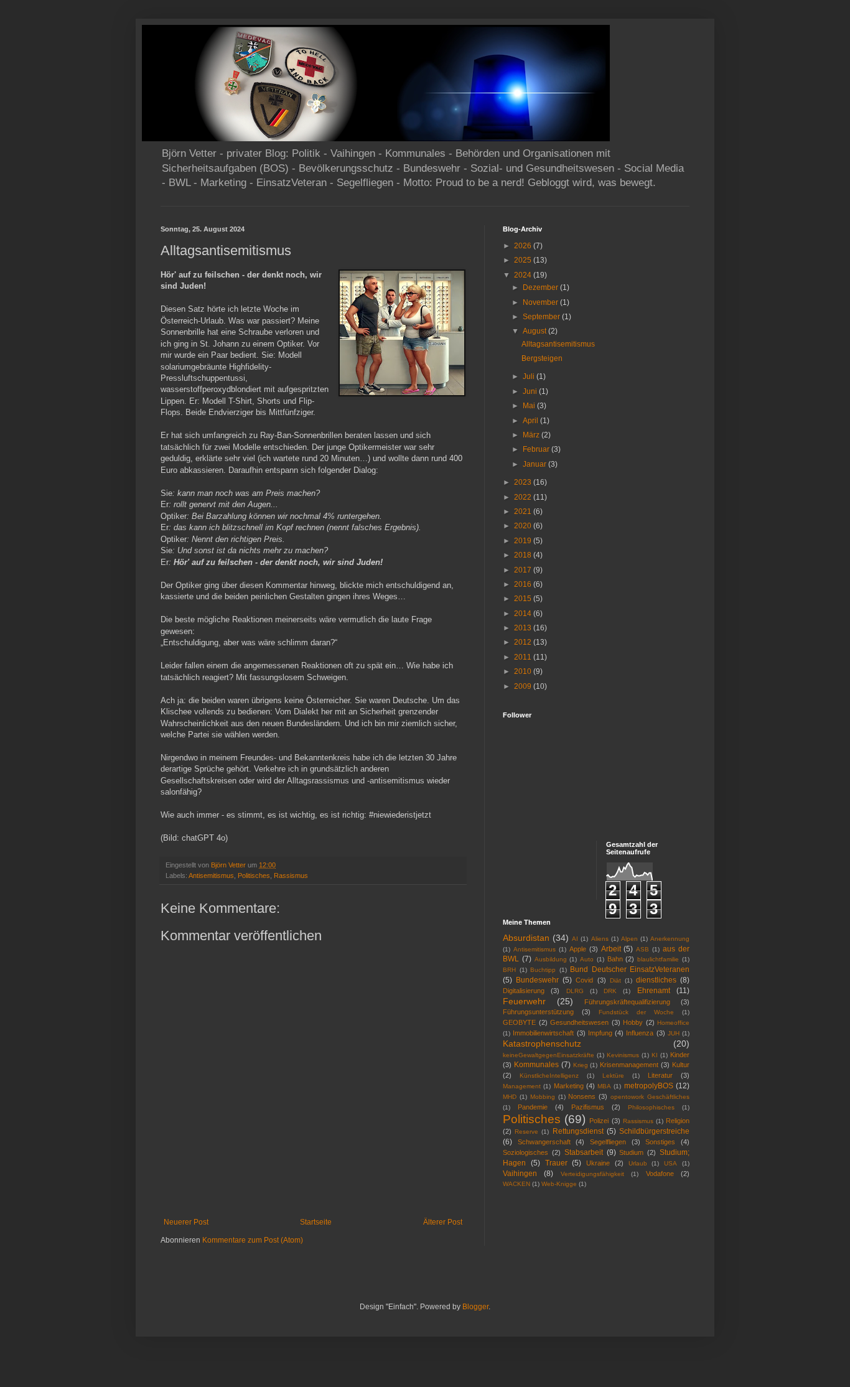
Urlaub (637, 1163)
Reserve (526, 1131)
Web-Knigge (559, 1183)
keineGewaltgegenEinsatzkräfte (548, 1055)
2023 (523, 482)
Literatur (660, 1075)
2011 (523, 657)
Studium (631, 1152)
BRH (509, 969)
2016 (523, 584)
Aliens (600, 938)
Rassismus (291, 875)
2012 (523, 642)
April (531, 420)
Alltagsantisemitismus (558, 344)
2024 (523, 275)
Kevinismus (623, 1055)
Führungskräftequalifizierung (627, 1002)
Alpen (629, 938)
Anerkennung (669, 938)
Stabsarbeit (583, 1152)
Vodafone (660, 1173)
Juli (529, 376)
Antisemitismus (211, 875)
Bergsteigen (542, 358)
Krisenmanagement (629, 1064)
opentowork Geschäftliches (649, 1096)
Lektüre (613, 1075)
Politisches (254, 875)
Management (522, 1086)
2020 (523, 525)
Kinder (679, 1054)
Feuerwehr (524, 1001)
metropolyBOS (648, 1085)
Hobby (633, 1022)
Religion (677, 1120)
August (535, 331)
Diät (615, 980)
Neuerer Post (186, 1222)
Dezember (541, 287)
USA (670, 1163)
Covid (584, 980)
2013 (523, 627)
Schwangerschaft (544, 1142)
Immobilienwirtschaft (543, 1033)
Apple (577, 949)
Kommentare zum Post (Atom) (252, 1240)
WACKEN (516, 1183)
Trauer (556, 1163)
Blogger (475, 1306)
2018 (523, 555)
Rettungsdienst (578, 1131)
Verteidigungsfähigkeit (592, 1173)
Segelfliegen (608, 1142)
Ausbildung (551, 959)
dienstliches (656, 980)
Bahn (615, 959)
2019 (523, 540)
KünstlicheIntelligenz (549, 1075)
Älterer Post (442, 1222)
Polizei (599, 1120)
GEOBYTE (519, 1022)
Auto (587, 959)
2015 (523, 598)
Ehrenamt (653, 990)
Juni (531, 391)
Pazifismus (587, 1107)
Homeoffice (673, 1022)
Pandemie (533, 1107)
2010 (523, 671)
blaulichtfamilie (658, 959)
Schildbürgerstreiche (654, 1131)
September (542, 316)
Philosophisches (651, 1107)
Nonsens (581, 1096)
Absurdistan (526, 938)
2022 (523, 497)
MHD (509, 1096)
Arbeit (611, 949)
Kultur (680, 1064)
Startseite (316, 1222)
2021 (523, 511)
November (541, 302)
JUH (674, 1033)
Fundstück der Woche (636, 1012)
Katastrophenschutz (542, 1043)
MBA (604, 1086)
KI (655, 1055)
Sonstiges (660, 1142)
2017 (523, 570)
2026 (523, 245)
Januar (535, 464)
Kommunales (536, 1064)
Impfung (600, 1033)
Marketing (569, 1086)
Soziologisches (525, 1152)
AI (575, 938)
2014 (523, 613)
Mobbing (542, 1096)
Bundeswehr (537, 980)
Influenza (639, 1033)
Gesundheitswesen (579, 1022)
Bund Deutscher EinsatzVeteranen (629, 969)
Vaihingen (520, 1173)
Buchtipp (543, 969)
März (532, 435)
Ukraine (598, 1163)
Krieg (580, 1065)
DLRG (575, 991)
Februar (537, 449)
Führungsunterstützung (538, 1012)
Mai (530, 405)
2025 (523, 260)
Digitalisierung (523, 990)
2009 (523, 686)
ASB (642, 949)
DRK (610, 991)
